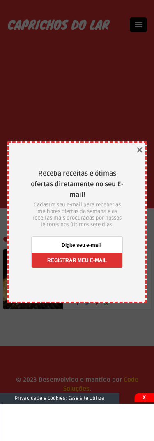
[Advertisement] (77, 422)
